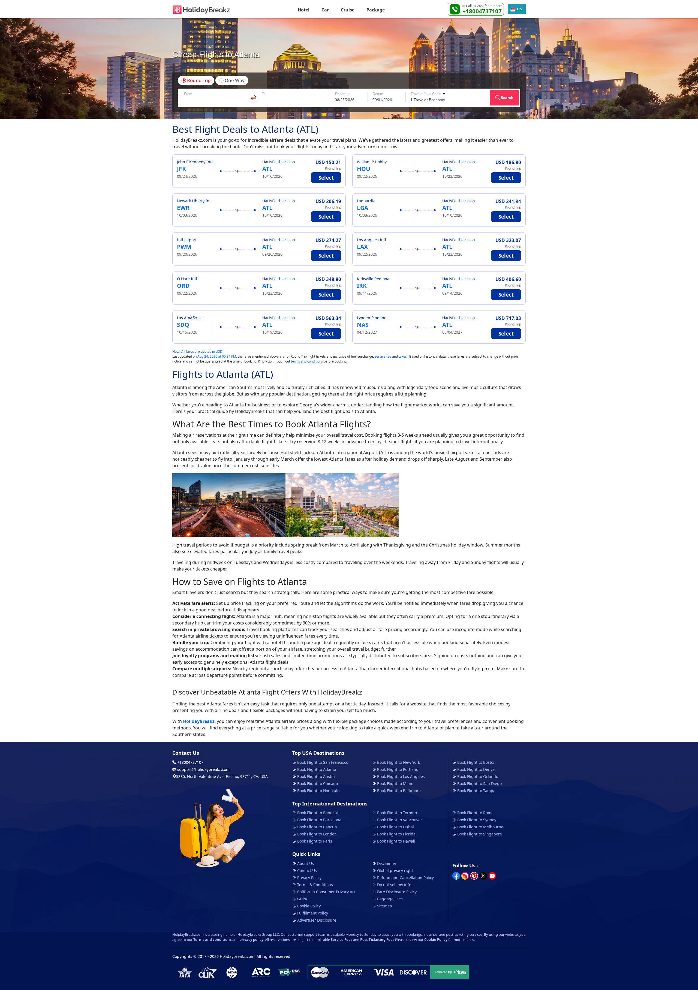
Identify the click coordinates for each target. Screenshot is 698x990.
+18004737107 (482, 11)
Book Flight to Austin (316, 776)
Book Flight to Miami (395, 783)
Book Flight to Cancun (317, 826)
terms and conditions (307, 361)
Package (375, 10)
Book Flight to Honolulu (318, 790)
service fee (383, 356)
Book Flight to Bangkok (318, 812)
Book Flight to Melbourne (480, 826)
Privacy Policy (309, 877)
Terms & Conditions (315, 884)
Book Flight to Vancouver (399, 819)
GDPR (302, 898)
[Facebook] (456, 875)
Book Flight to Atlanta (316, 769)
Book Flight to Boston (476, 762)
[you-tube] (492, 875)
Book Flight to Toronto (397, 812)
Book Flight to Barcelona (319, 819)
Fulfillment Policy (312, 913)
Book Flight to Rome (475, 812)
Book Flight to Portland (398, 769)
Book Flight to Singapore (479, 834)
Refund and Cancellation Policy (405, 877)
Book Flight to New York (398, 762)
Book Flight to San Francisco (322, 762)
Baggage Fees (390, 898)
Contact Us (307, 870)
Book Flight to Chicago (317, 783)
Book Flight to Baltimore (399, 790)
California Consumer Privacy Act (326, 891)
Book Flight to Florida (396, 834)
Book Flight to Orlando (477, 776)
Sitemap (384, 905)
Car (325, 10)
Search (507, 97)
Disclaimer (386, 863)
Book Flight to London (317, 834)
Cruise (347, 10)
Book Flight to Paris (314, 841)
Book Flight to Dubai (395, 826)
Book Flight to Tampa (476, 790)
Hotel (303, 10)
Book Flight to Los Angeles (401, 776)
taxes (403, 356)
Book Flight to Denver (476, 769)
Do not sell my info (394, 884)
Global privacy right (395, 870)
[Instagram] (465, 875)
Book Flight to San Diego (479, 783)
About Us (305, 863)
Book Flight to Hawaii (396, 841)
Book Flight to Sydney (476, 819)
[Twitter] (483, 875)
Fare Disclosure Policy (397, 891)
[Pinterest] (474, 875)
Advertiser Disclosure (316, 920)
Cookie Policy (309, 905)
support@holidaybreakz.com (203, 769)
